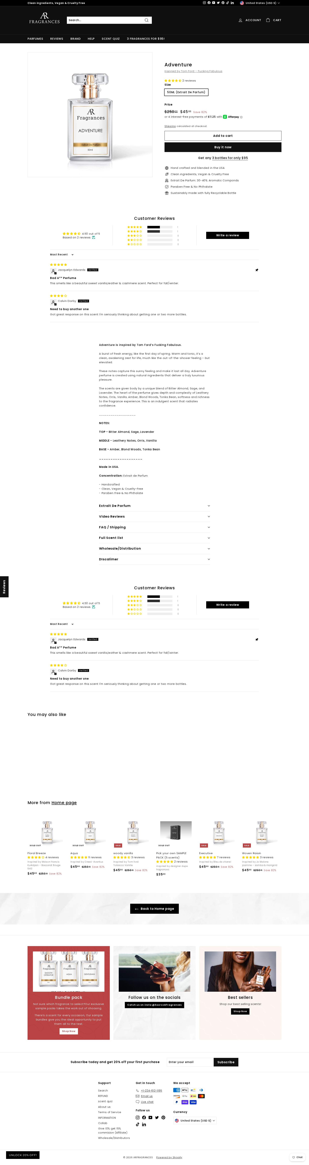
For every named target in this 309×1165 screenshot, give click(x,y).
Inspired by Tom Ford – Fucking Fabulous (193, 71)
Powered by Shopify (169, 1157)
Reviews (56, 39)
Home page (64, 803)
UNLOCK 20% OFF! (23, 1155)
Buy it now (223, 147)
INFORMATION (107, 1118)
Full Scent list (111, 537)
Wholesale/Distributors (114, 1138)
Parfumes (35, 39)
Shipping (170, 126)
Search (103, 1090)
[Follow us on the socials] (154, 971)
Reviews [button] (4, 587)
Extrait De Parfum (115, 505)
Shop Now (68, 1031)
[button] (173, 80)
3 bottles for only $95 (230, 158)
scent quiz (105, 1101)
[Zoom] (90, 114)
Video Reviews (112, 516)
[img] (58, 264)
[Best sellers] (240, 971)
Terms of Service (109, 1112)
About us (104, 1107)
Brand (75, 39)
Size (168, 85)
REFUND (103, 1096)
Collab (102, 1123)
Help (91, 39)
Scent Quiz (111, 39)
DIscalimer (108, 559)
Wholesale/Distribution (120, 548)
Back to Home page (157, 909)
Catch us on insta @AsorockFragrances (154, 1005)
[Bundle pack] (68, 971)
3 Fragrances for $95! (146, 39)
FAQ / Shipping (112, 527)
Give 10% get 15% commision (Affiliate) (112, 1130)
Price (169, 104)
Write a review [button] (227, 235)
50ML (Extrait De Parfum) (186, 92)
